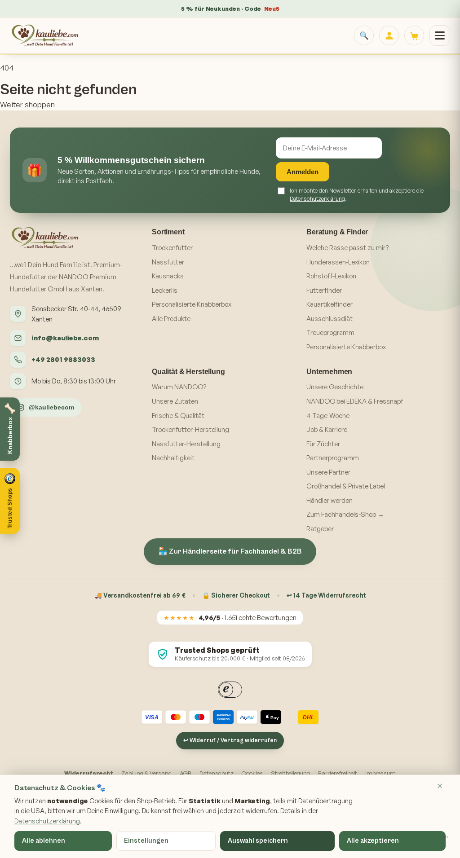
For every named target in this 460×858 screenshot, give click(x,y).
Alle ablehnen (43, 841)
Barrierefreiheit (337, 773)
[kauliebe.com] (46, 35)
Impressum (380, 773)
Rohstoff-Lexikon (331, 276)
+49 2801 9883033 (63, 359)
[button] (10, 501)
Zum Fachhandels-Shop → (345, 514)
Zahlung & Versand (146, 773)
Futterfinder (324, 290)
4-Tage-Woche (327, 415)
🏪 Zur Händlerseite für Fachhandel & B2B (230, 551)
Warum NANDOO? (179, 387)
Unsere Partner (328, 472)
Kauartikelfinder (329, 304)
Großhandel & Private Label (345, 486)
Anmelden (302, 172)
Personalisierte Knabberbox (191, 304)
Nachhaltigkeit (173, 457)
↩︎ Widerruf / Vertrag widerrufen (230, 740)
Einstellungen (146, 841)
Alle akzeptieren (373, 841)
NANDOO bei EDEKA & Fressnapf (354, 401)
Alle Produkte (171, 318)
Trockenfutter (172, 247)
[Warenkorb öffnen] (414, 35)
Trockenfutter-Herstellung (190, 429)
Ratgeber (320, 528)
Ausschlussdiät (329, 318)
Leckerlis (164, 290)
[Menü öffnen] (439, 35)
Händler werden (329, 500)
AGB (185, 773)
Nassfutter (168, 262)
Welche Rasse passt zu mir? (347, 247)
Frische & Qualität (178, 415)
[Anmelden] (389, 35)
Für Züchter (323, 444)
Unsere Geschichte (334, 387)
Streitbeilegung (290, 773)
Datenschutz (216, 773)
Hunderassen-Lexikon (338, 262)
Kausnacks (168, 276)
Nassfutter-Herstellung (186, 444)
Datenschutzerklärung (317, 198)
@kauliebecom (51, 407)
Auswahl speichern (258, 841)
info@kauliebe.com (65, 338)
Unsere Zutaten (175, 401)
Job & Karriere (326, 429)
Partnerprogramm (332, 457)
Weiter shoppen (27, 104)
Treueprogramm (330, 332)
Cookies (252, 773)
